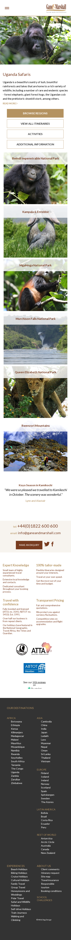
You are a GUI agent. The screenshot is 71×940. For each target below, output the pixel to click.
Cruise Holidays (19, 876)
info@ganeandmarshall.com (39, 533)
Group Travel (18, 887)
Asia (40, 718)
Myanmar (46, 743)
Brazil (44, 816)
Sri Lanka (45, 754)
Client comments (50, 869)
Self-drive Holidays (21, 909)
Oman (44, 750)
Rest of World (46, 834)
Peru (43, 827)
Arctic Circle (47, 842)
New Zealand (48, 852)
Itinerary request (50, 872)
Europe (42, 769)
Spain (44, 791)
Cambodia (46, 721)
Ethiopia (15, 725)
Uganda (15, 772)
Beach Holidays (19, 869)
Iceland (45, 776)
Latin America (46, 809)
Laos (43, 739)
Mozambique (18, 746)
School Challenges (44, 899)
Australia (46, 845)
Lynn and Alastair (35, 500)
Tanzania (15, 764)
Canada (45, 849)
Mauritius (16, 743)
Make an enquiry (29, 545)
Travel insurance (50, 880)
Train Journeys (19, 912)
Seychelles (17, 757)
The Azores (47, 802)
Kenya (14, 728)
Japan (44, 732)
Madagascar (17, 735)
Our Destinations (20, 707)
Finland (45, 773)
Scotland (45, 787)
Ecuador (45, 823)
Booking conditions (51, 890)
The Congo (17, 768)
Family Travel (18, 883)
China (44, 725)
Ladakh (45, 735)
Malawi (14, 739)
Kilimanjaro (17, 732)
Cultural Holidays (20, 880)
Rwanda (15, 754)
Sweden (45, 798)
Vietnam (45, 761)
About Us (44, 865)
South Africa (17, 761)
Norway (45, 783)
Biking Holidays (19, 872)
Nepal (44, 746)
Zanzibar (15, 779)
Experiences (16, 865)
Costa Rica (47, 820)
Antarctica (46, 838)
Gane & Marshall (56, 8)
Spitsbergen (47, 794)
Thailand (45, 757)
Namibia (15, 750)
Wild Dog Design (45, 920)
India (43, 728)
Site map (45, 876)
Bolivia (44, 812)
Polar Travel (17, 898)
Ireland (45, 780)
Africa (11, 718)
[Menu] (7, 8)
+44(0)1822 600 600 (37, 525)
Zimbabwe (16, 783)
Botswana (16, 721)
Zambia (15, 775)
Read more (9, 103)
